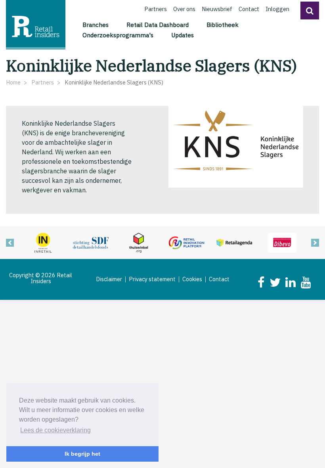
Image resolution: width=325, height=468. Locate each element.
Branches (95, 25)
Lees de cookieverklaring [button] (55, 430)
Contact (249, 9)
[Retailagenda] (234, 242)
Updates (182, 35)
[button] (309, 10)
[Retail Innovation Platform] (186, 242)
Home (13, 82)
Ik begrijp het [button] (82, 454)
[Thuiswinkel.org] (138, 242)
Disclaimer (109, 279)
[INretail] (43, 242)
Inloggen (277, 9)
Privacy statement (152, 279)
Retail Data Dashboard (157, 25)
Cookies (192, 279)
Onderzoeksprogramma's (117, 35)
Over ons (184, 9)
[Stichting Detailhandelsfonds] (91, 242)
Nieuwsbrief (217, 9)
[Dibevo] (282, 242)
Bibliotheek (222, 25)
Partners (155, 9)
